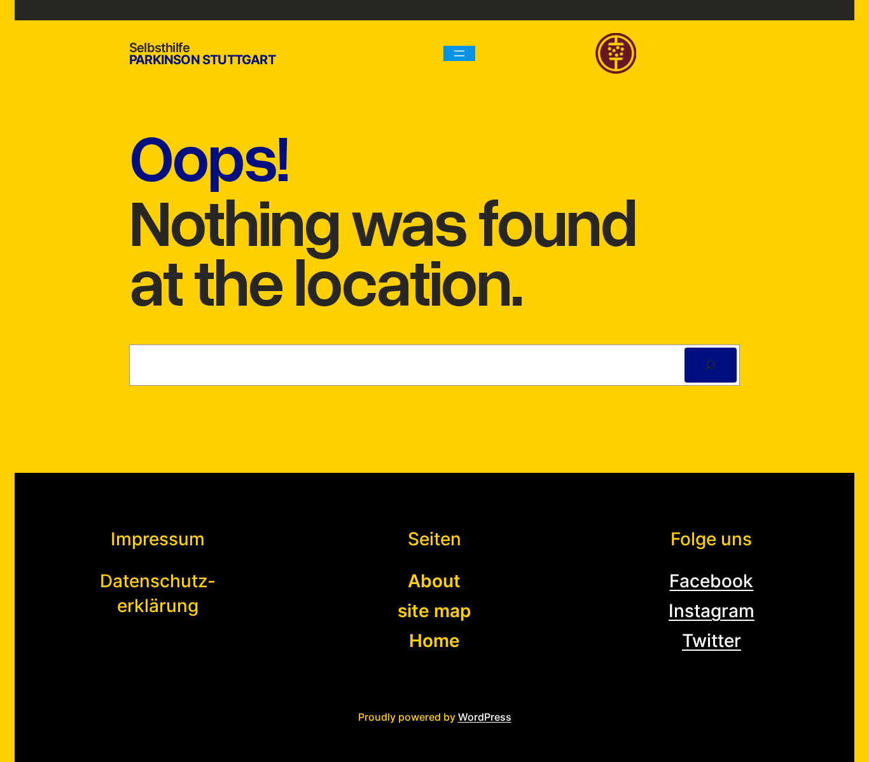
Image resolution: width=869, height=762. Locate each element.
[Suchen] (711, 365)
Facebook (711, 581)
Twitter (711, 640)
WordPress (484, 717)
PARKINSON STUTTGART (202, 59)
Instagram (711, 611)
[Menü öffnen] (459, 53)
